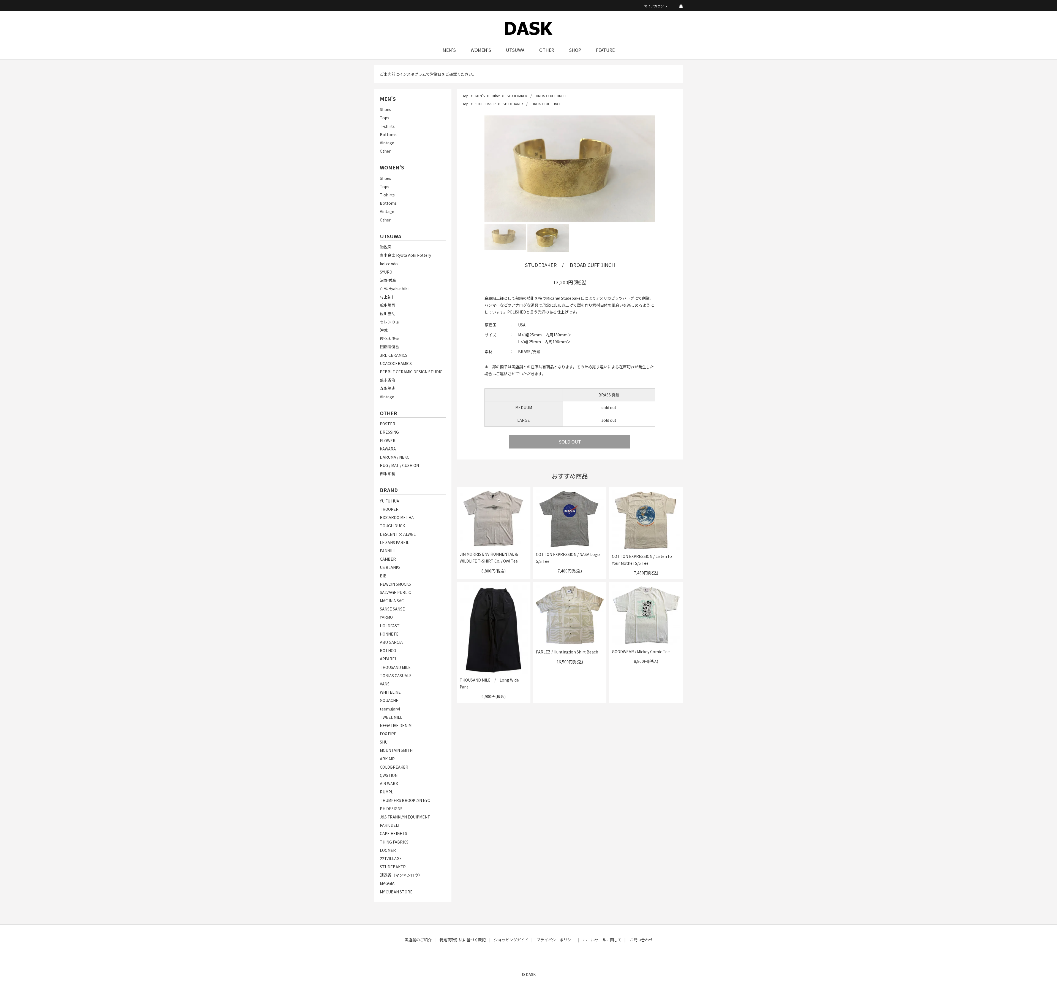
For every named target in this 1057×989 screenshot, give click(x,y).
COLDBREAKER (394, 767)
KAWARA (388, 449)
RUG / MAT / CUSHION (399, 465)
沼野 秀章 (388, 280)
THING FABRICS (394, 842)
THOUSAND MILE (395, 667)
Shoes (385, 109)
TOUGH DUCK (392, 525)
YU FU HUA (389, 501)
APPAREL (388, 658)
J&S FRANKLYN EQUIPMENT (405, 817)
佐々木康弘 (389, 338)
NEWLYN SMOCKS (395, 584)
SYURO (386, 272)
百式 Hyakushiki (394, 288)
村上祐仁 (387, 296)
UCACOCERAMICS (396, 363)
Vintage (387, 142)
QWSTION (388, 775)
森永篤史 (387, 388)
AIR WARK (389, 783)
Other (385, 151)
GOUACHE (389, 700)
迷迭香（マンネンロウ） (401, 875)
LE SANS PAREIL (394, 542)
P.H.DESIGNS (391, 808)
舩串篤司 (387, 305)
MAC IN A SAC (392, 600)
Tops (384, 117)
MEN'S (449, 50)
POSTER (387, 423)
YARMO (386, 617)
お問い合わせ (641, 939)
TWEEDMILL (391, 717)
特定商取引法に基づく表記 (463, 939)
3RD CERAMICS (393, 355)
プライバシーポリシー (555, 939)
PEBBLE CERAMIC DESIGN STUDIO (411, 371)
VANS (384, 684)
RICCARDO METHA (397, 517)
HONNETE (389, 634)
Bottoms (388, 134)
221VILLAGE (391, 858)
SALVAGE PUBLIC (395, 592)
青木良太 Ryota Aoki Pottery (405, 255)
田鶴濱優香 (389, 346)
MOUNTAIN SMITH (396, 750)
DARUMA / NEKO (395, 457)
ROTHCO (388, 650)
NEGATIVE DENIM (396, 725)
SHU (384, 742)
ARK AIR (387, 758)
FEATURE (605, 50)
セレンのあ (389, 322)
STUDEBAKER (393, 866)
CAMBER (388, 559)
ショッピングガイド (511, 939)
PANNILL (388, 550)
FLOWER (388, 440)
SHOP (575, 50)
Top (465, 95)
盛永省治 (387, 380)
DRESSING (389, 432)
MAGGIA (387, 883)
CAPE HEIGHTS (393, 833)
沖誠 (384, 330)
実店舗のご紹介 (418, 939)
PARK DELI (389, 825)
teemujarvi (390, 709)
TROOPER (389, 509)
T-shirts (387, 126)
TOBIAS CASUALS (396, 675)
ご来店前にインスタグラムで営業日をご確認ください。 (428, 74)
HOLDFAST (390, 625)
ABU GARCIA (391, 642)
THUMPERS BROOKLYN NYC (405, 800)
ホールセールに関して (602, 939)
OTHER (546, 50)
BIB (383, 576)
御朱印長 (387, 473)
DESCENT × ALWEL (398, 534)
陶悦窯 (385, 247)
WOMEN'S (481, 50)
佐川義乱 (387, 313)
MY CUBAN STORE (396, 892)
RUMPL (386, 792)
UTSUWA (515, 50)
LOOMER (388, 850)
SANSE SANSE (392, 609)
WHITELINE (390, 692)
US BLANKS (390, 567)
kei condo (389, 263)
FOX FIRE (388, 733)
